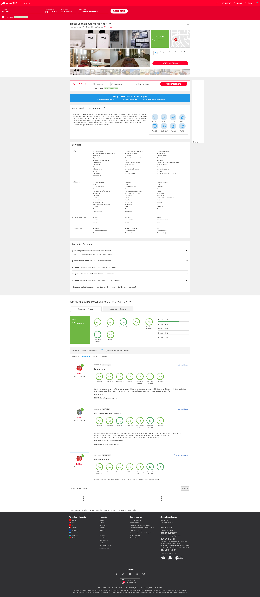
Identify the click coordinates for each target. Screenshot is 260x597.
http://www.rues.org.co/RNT (178, 592)
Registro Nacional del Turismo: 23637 (117, 592)
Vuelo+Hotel (103, 525)
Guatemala (75, 533)
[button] (188, 25)
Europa (91, 510)
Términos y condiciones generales (140, 525)
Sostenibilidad (134, 538)
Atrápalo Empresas (105, 545)
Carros (101, 533)
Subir (184, 488)
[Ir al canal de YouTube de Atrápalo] (143, 574)
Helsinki (106, 510)
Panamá (74, 528)
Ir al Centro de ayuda (166, 522)
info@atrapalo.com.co (171, 553)
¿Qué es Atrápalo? (135, 520)
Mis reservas (164, 520)
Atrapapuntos (104, 540)
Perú (73, 525)
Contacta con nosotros (167, 525)
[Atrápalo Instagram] (137, 574)
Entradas (102, 535)
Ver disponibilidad (173, 84)
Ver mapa (108, 27)
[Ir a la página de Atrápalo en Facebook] (130, 574)
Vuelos (102, 520)
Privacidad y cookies (136, 530)
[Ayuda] (248, 3)
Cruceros (102, 530)
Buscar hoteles (119, 11)
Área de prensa (134, 523)
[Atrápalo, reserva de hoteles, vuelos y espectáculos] (9, 3)
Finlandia (99, 510)
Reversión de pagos (166, 527)
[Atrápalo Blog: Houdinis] (116, 574)
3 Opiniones (160, 40)
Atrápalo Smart (104, 548)
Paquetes (102, 528)
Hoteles (84, 510)
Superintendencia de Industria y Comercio (142, 533)
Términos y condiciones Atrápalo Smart (142, 528)
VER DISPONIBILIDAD (170, 63)
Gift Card (102, 543)
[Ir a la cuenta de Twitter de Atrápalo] (123, 574)
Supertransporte (135, 535)
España (74, 520)
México (74, 538)
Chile (73, 523)
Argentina (74, 535)
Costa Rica (75, 530)
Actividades (103, 538)
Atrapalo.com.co (75, 510)
